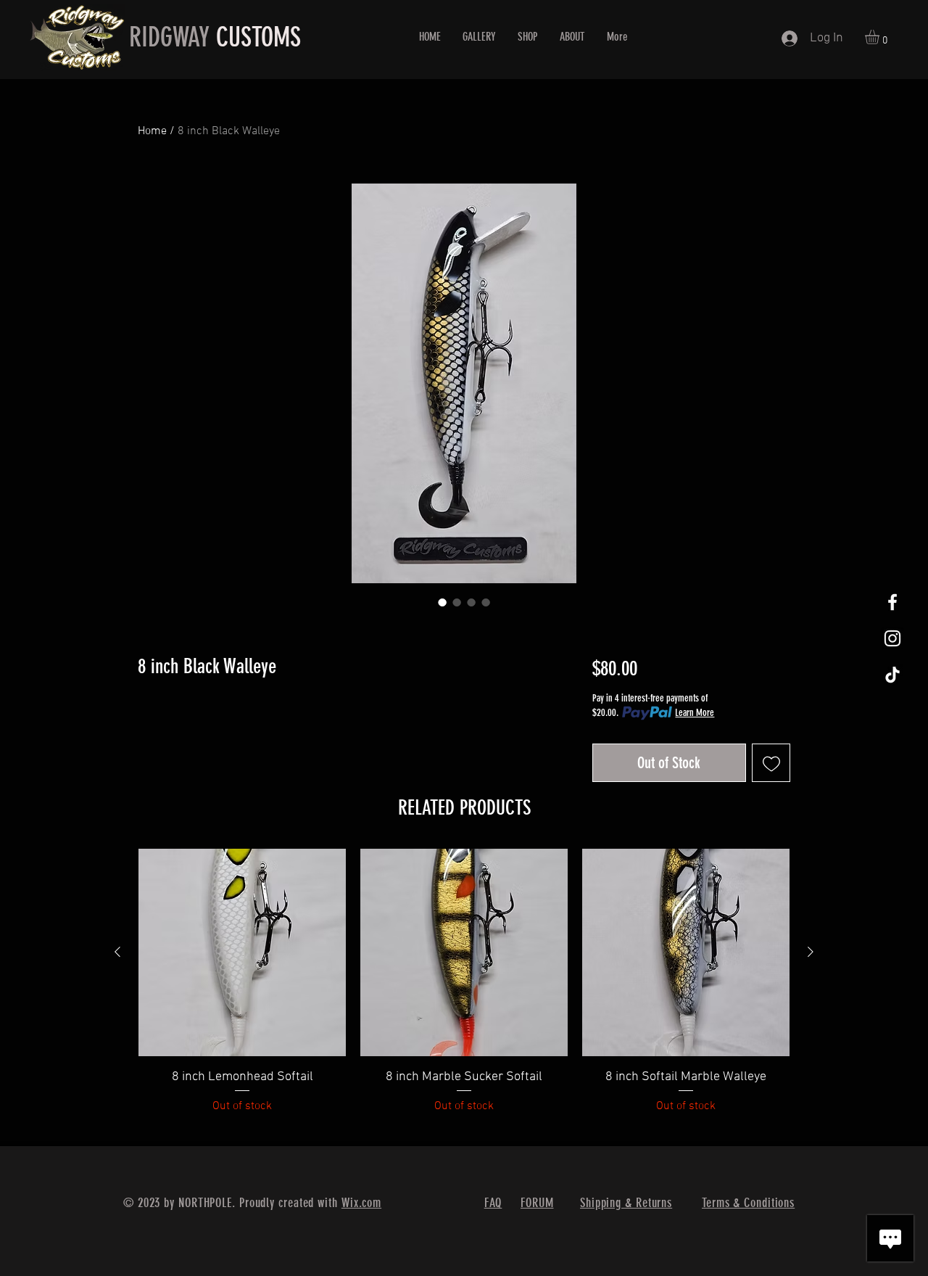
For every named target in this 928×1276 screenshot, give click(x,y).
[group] (464, 991)
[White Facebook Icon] (892, 602)
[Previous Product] (117, 951)
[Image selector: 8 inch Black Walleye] (442, 602)
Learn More (694, 713)
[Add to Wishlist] (771, 763)
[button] (880, 37)
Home (152, 131)
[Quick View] (242, 952)
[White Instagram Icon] (892, 638)
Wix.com (361, 1203)
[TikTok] (892, 675)
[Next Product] (810, 951)
